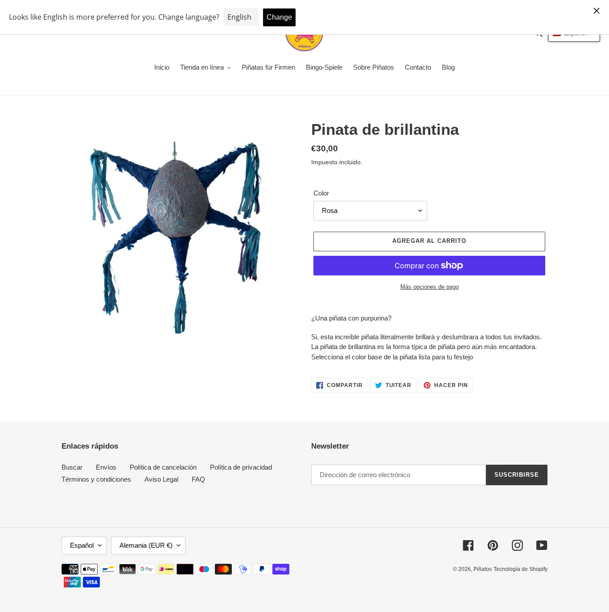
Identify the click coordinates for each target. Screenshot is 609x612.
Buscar (72, 467)
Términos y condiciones (96, 479)
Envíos (106, 467)
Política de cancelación (163, 467)
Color (321, 193)
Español (82, 545)
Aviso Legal (161, 479)
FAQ (198, 479)
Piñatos (482, 569)
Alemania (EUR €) (146, 545)
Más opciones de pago (429, 286)
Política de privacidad (241, 467)
